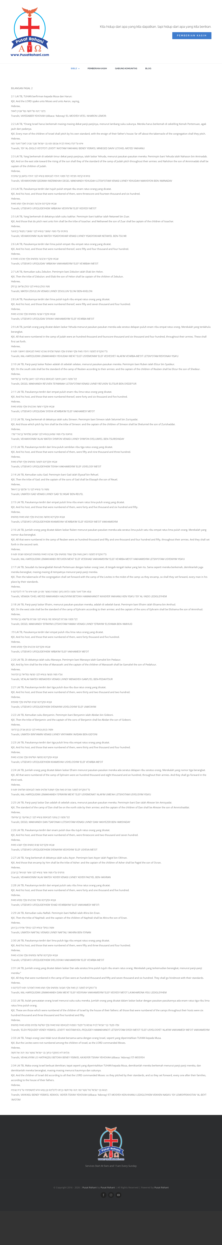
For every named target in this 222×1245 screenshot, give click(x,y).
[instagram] (111, 1195)
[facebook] (103, 1195)
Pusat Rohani (89, 1187)
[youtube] (118, 1195)
